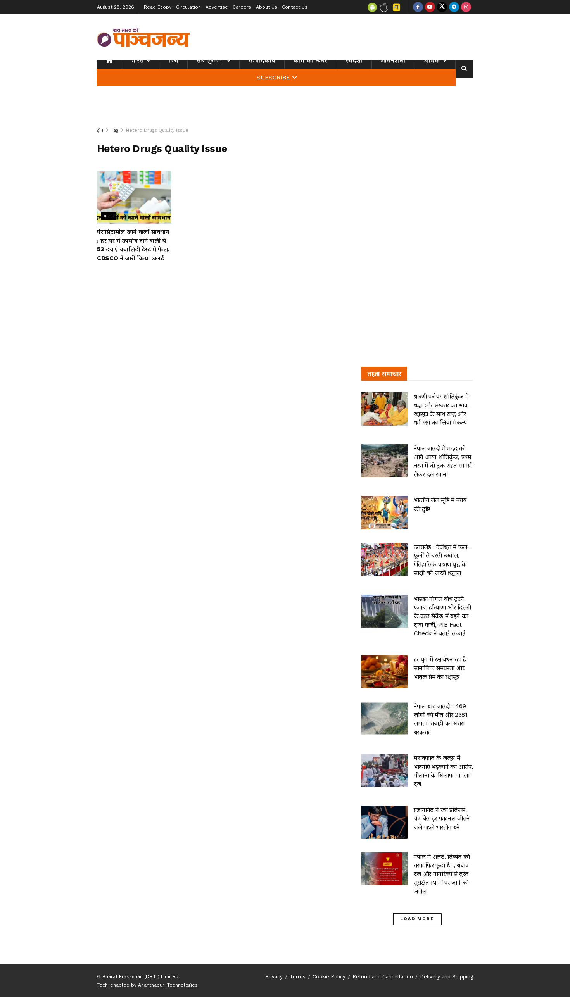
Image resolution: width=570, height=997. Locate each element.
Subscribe (273, 77)
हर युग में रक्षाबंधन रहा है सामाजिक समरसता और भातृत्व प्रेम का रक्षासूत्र (440, 667)
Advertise (217, 7)
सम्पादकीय (262, 60)
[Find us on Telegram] (454, 7)
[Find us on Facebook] (418, 7)
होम (100, 130)
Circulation (188, 7)
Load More (417, 918)
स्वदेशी (354, 60)
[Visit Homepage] (143, 37)
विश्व (173, 60)
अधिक (432, 60)
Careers (242, 7)
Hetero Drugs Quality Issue (157, 130)
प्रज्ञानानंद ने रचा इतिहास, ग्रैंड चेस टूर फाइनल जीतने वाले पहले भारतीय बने (442, 818)
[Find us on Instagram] (466, 7)
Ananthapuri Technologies (168, 985)
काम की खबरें (311, 60)
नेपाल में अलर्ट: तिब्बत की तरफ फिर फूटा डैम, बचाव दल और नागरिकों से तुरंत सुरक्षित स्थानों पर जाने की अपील (442, 874)
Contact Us (294, 7)
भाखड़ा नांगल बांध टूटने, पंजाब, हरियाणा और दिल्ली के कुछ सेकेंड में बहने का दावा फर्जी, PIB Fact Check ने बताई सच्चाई (442, 616)
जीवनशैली (393, 60)
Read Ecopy (157, 7)
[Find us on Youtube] (430, 7)
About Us (266, 7)
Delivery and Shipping (446, 977)
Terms (298, 977)
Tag (114, 130)
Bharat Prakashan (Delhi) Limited (140, 976)
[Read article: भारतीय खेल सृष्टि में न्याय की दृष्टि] (384, 512)
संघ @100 (210, 60)
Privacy (274, 977)
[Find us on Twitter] (442, 7)
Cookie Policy (329, 977)
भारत (137, 60)
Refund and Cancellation (382, 977)
